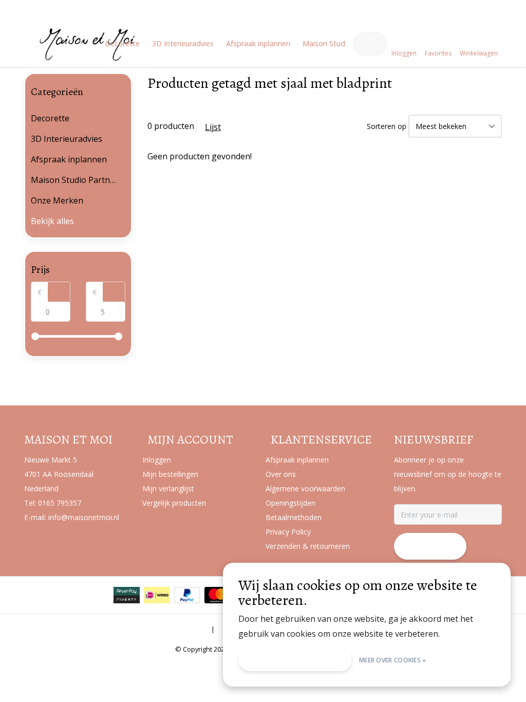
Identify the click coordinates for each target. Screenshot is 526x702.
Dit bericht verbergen (295, 660)
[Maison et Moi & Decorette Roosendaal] (87, 59)
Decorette (122, 43)
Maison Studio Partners (342, 43)
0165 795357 (59, 503)
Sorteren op (386, 126)
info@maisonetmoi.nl (83, 517)
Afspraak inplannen (258, 43)
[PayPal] (187, 595)
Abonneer (430, 546)
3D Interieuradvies (183, 43)
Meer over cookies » (392, 660)
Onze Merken (57, 200)
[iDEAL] (157, 595)
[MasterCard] (217, 595)
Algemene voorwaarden (168, 629)
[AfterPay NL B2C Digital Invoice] (127, 595)
